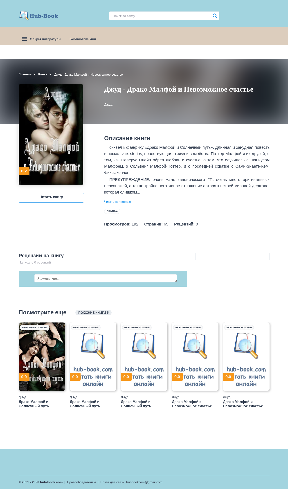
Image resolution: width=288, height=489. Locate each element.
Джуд (108, 104)
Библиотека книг (83, 39)
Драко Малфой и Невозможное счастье (192, 404)
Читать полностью (117, 201)
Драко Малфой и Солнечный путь (34, 404)
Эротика (112, 211)
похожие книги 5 (93, 312)
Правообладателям (81, 482)
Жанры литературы (45, 39)
